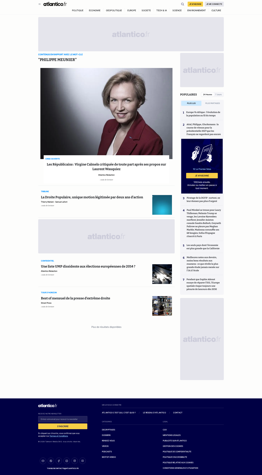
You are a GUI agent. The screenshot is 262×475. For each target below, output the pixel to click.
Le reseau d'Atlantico (154, 412)
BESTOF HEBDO (109, 457)
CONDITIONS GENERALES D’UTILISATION (180, 468)
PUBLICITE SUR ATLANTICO (175, 440)
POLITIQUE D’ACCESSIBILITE (175, 457)
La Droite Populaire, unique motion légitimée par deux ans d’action (92, 197)
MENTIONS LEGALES (172, 435)
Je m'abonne (202, 175)
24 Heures (207, 94)
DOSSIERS (106, 435)
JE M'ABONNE (195, 4)
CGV (165, 429)
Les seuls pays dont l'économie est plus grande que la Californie (203, 247)
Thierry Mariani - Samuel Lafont (54, 202)
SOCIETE (146, 10)
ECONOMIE (95, 10)
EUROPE (131, 10)
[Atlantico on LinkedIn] (67, 461)
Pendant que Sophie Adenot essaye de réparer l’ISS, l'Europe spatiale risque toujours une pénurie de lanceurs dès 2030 (203, 284)
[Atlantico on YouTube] (82, 461)
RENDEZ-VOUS (108, 440)
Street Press (46, 303)
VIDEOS (105, 446)
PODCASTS (107, 451)
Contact (177, 412)
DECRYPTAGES (108, 429)
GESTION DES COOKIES (173, 446)
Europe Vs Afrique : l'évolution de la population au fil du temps (203, 114)
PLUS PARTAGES (212, 103)
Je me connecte (214, 4)
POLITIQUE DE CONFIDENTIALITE (177, 451)
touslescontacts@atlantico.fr (63, 468)
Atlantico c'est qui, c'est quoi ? (119, 412)
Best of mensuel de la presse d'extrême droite (75, 298)
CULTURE (216, 10)
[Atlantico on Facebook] (59, 461)
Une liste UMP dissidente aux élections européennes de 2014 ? (88, 266)
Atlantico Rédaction (106, 175)
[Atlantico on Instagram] (75, 461)
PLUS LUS (191, 103)
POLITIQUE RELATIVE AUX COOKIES (178, 462)
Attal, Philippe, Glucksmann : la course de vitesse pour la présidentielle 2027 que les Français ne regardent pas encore (204, 129)
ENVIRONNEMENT (196, 10)
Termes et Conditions (59, 436)
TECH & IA (161, 10)
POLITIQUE (77, 10)
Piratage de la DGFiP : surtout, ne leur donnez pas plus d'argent (203, 199)
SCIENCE (177, 10)
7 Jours (218, 94)
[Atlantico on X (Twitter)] (51, 461)
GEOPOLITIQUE (114, 10)
